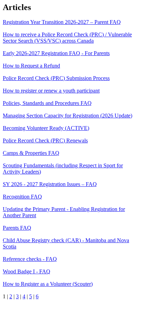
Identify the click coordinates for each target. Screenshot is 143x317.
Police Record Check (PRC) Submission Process (56, 78)
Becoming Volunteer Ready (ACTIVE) (46, 128)
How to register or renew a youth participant (51, 91)
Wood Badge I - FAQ (26, 271)
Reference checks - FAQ (30, 259)
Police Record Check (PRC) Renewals (45, 140)
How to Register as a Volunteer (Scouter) (48, 284)
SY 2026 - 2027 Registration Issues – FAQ (50, 184)
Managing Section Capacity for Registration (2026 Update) (67, 115)
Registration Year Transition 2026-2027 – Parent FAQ (62, 22)
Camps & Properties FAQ (31, 153)
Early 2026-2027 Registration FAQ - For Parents (56, 53)
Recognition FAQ (22, 197)
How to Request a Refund (31, 66)
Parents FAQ (17, 228)
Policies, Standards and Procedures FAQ (47, 103)
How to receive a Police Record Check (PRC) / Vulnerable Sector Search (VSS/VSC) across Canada (67, 38)
